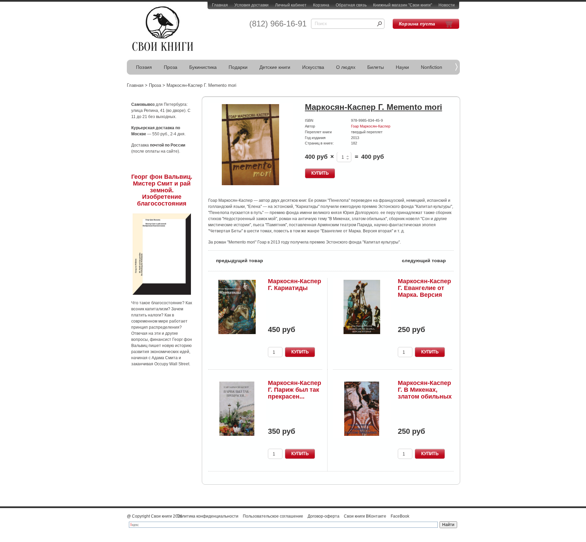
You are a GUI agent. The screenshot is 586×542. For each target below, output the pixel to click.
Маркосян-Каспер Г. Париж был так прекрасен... (294, 390)
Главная (220, 5)
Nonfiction (431, 67)
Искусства (313, 67)
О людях (345, 67)
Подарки (238, 67)
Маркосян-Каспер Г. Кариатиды (294, 284)
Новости (446, 5)
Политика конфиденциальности (207, 516)
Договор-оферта (323, 516)
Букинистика (203, 67)
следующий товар (428, 260)
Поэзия (144, 67)
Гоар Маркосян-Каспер (370, 126)
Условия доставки (251, 5)
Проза (170, 67)
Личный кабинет (291, 5)
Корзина (321, 5)
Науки (402, 67)
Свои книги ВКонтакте (365, 516)
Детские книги (274, 67)
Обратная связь (351, 5)
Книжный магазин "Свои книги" (402, 5)
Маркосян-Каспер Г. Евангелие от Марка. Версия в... (424, 291)
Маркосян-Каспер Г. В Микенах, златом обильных (425, 390)
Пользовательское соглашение (273, 516)
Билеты (375, 67)
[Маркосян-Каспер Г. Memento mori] (250, 145)
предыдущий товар (235, 260)
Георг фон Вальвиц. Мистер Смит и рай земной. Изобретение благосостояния (161, 190)
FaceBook (400, 516)
